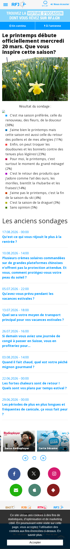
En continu (18, 25)
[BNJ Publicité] (10, 507)
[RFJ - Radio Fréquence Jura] (58, 507)
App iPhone (34, 490)
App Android (53, 490)
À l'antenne (53, 25)
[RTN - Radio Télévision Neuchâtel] (42, 507)
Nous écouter (61, 4)
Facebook (14, 474)
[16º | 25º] (44, 0)
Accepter (35, 542)
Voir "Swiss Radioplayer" (18, 441)
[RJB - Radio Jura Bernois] (26, 507)
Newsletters (16, 490)
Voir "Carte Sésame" (52, 441)
